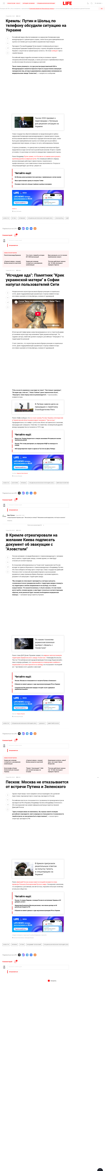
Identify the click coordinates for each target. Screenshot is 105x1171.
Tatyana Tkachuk (21, 713)
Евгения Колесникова (19, 937)
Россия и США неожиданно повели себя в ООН (34, 982)
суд (34, 1077)
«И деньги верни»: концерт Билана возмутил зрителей (12, 262)
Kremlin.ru (14, 208)
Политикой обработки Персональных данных (41, 8)
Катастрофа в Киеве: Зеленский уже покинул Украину (11, 770)
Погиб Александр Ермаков (12, 255)
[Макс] (23, 228)
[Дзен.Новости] (19, 228)
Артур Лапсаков (17, 211)
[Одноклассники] (35, 228)
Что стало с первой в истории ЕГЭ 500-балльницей (35, 256)
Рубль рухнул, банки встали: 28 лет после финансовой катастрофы (13, 983)
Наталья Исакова (18, 476)
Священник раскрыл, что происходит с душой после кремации (12, 991)
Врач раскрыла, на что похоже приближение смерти (57, 256)
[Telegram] (27, 228)
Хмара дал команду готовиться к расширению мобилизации (34, 263)
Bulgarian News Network (22, 473)
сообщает (54, 51)
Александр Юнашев (18, 716)
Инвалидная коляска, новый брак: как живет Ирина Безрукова (57, 762)
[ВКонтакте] (31, 228)
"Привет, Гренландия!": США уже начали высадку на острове (34, 770)
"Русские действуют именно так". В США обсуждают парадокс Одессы (56, 263)
